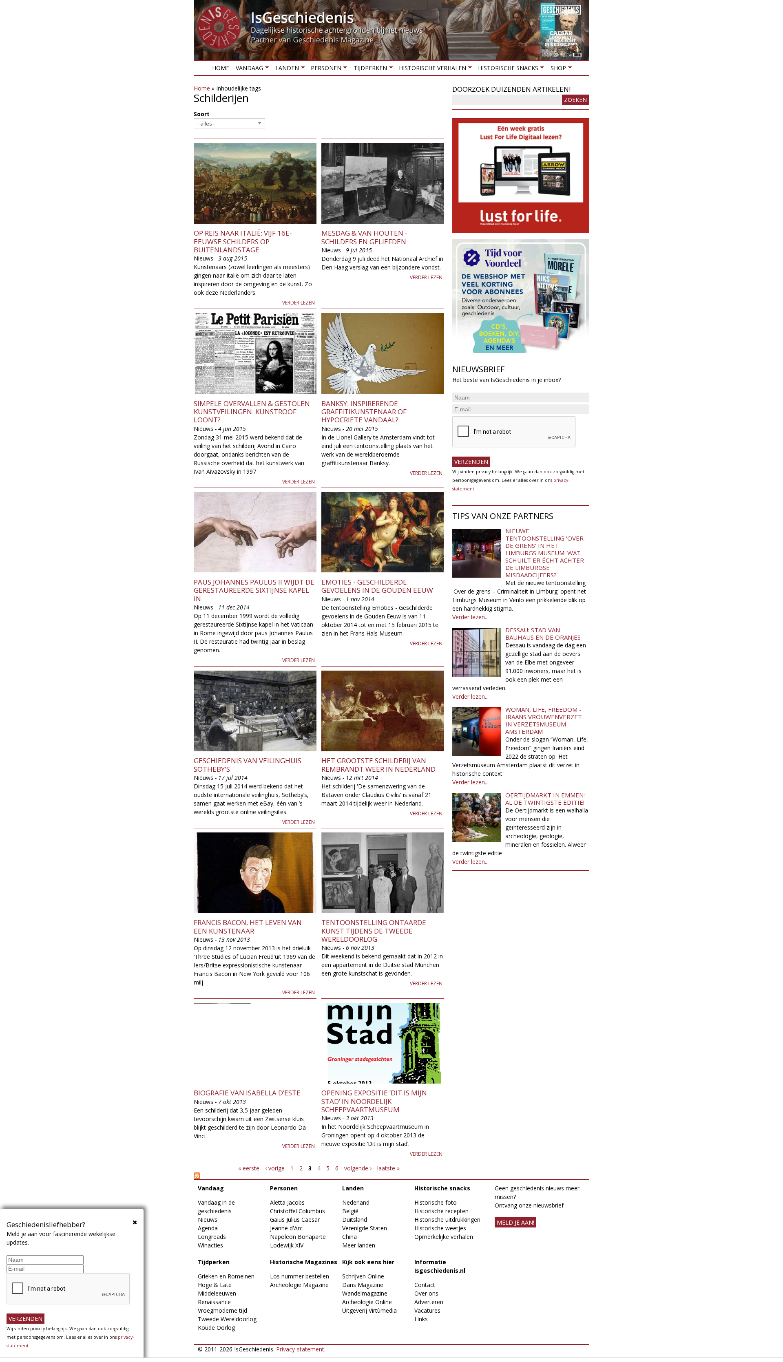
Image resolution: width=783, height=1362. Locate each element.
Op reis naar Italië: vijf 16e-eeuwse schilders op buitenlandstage (243, 241)
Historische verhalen (431, 69)
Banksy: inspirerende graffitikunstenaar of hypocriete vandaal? (364, 412)
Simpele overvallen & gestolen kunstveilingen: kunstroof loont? (252, 412)
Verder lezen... (470, 617)
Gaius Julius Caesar (295, 1219)
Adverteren (428, 1302)
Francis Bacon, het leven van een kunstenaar (248, 926)
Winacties (210, 1245)
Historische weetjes (440, 1228)
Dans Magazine (362, 1285)
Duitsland (354, 1219)
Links (421, 1319)
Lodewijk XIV (286, 1245)
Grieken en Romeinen (226, 1276)
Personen (324, 69)
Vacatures (427, 1310)
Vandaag (247, 69)
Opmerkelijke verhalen (443, 1237)
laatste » (388, 1168)
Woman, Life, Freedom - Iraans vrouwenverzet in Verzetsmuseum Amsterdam (543, 720)
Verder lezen (298, 302)
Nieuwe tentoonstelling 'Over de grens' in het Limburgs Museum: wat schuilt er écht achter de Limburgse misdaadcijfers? (544, 553)
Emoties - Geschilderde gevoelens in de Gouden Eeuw (377, 586)
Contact (424, 1285)
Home (220, 68)
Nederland (355, 1202)
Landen (285, 69)
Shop (556, 69)
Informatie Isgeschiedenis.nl (439, 1266)
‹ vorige (275, 1168)
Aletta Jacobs (287, 1202)
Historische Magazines (303, 1262)
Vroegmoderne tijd (222, 1310)
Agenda (208, 1228)
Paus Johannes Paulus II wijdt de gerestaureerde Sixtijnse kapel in (254, 590)
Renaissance (214, 1302)
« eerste (248, 1168)
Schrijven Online (363, 1276)
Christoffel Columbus (297, 1211)
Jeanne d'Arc (286, 1228)
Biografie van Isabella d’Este (247, 1092)
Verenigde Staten (364, 1228)
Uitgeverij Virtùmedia (369, 1310)
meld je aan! (515, 1222)
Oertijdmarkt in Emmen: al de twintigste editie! (545, 798)
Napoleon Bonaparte (298, 1237)
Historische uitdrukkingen (447, 1219)
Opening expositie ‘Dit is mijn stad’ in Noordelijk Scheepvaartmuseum (374, 1101)
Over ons (426, 1293)
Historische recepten (441, 1211)
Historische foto (435, 1202)
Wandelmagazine (364, 1293)
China (349, 1237)
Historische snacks (506, 69)
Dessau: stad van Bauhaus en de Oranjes (543, 633)
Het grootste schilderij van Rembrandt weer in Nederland (378, 764)
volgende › (358, 1168)
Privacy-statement (300, 1349)
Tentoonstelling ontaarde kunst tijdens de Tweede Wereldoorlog (373, 931)
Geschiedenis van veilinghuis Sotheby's (247, 764)
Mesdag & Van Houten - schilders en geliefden (364, 237)
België (350, 1211)
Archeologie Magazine (299, 1285)
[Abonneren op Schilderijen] (319, 1175)
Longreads (212, 1237)
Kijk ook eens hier (368, 1262)
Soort (202, 114)
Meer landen (358, 1245)
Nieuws (207, 1219)
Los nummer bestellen (299, 1276)
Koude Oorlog (216, 1327)
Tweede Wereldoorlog (227, 1319)
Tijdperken (368, 69)
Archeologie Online (367, 1302)
